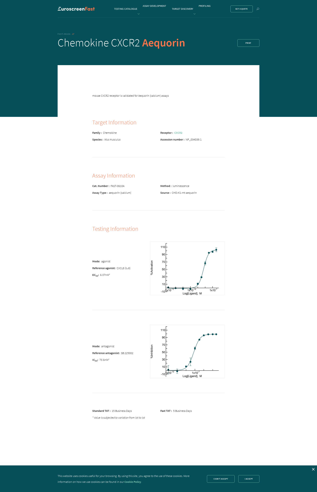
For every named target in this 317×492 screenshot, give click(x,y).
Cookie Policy (132, 482)
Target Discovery (182, 8)
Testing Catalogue (125, 8)
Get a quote (241, 9)
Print (248, 43)
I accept (249, 479)
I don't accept (220, 479)
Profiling (205, 6)
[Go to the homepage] (76, 9)
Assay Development (154, 6)
